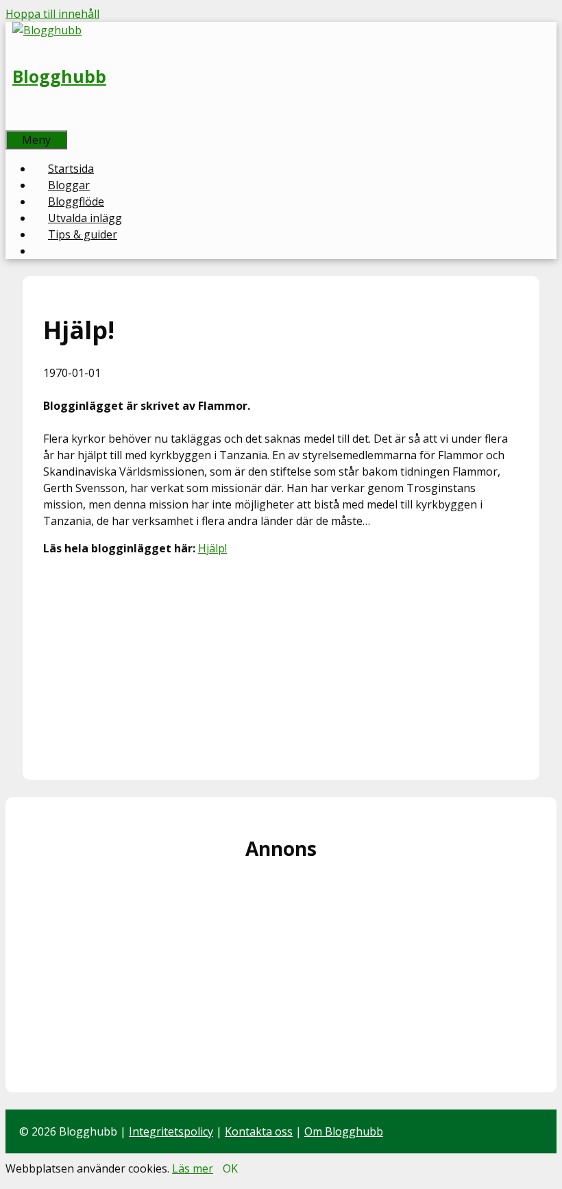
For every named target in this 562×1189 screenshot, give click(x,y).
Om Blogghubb (343, 1131)
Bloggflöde (76, 201)
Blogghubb (59, 76)
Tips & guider (82, 234)
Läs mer (192, 1168)
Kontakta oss (259, 1131)
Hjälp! (212, 548)
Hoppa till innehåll (52, 13)
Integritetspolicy (171, 1131)
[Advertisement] (281, 663)
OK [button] (230, 1168)
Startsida (71, 168)
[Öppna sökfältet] (20, 122)
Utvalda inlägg (85, 217)
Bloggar (69, 185)
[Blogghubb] (47, 30)
